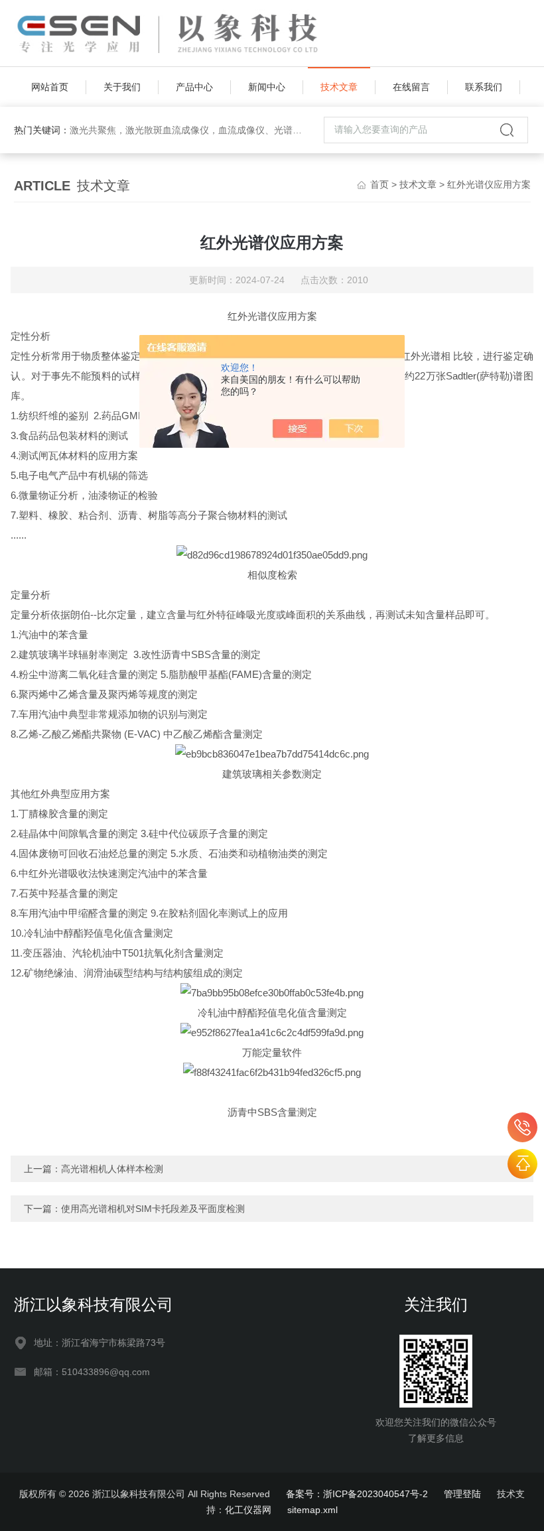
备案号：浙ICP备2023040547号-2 (357, 1494)
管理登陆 (462, 1494)
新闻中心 (266, 87)
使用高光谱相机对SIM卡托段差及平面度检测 (153, 1208)
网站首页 (49, 87)
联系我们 (483, 87)
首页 (379, 184)
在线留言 (411, 87)
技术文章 (339, 87)
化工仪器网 (248, 1509)
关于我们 (122, 87)
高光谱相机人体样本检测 (112, 1169)
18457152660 (522, 1127)
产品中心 (194, 87)
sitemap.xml (312, 1509)
